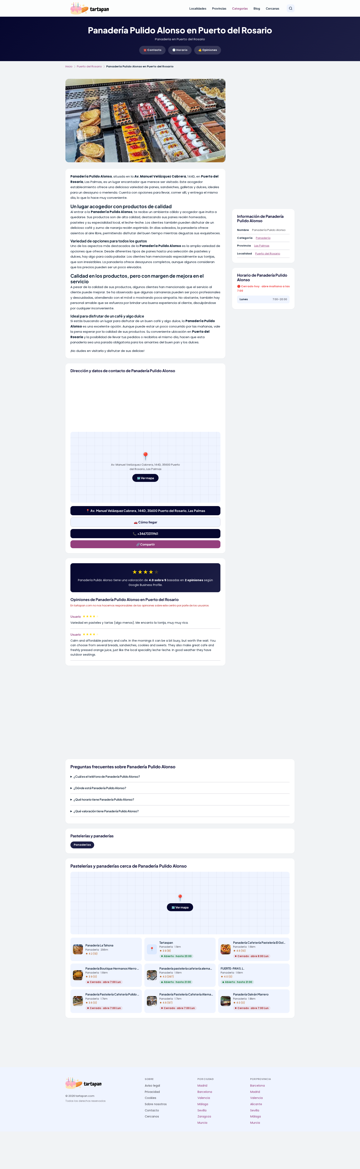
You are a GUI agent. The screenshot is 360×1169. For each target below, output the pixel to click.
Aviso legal (152, 1086)
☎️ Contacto (152, 50)
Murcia (202, 1123)
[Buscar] (291, 8)
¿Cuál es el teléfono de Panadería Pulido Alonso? (107, 776)
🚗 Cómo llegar (145, 522)
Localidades (197, 8)
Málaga (203, 1104)
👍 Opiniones (207, 50)
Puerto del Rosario (89, 66)
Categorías (240, 8)
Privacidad (152, 1092)
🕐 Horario (180, 50)
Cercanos (152, 1117)
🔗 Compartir (145, 544)
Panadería (263, 238)
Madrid (202, 1086)
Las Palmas (261, 246)
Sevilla (202, 1110)
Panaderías (82, 845)
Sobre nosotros (156, 1104)
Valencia (204, 1098)
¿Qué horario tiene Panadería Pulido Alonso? (104, 799)
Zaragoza (204, 1117)
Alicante (256, 1104)
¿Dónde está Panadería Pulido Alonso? (100, 788)
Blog (257, 8)
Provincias (219, 8)
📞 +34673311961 (145, 533)
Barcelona (205, 1092)
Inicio (68, 66)
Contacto (152, 1110)
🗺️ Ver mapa (145, 478)
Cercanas (272, 8)
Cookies (150, 1098)
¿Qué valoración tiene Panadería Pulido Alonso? (106, 811)
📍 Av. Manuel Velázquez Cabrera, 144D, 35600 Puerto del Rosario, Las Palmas (145, 511)
